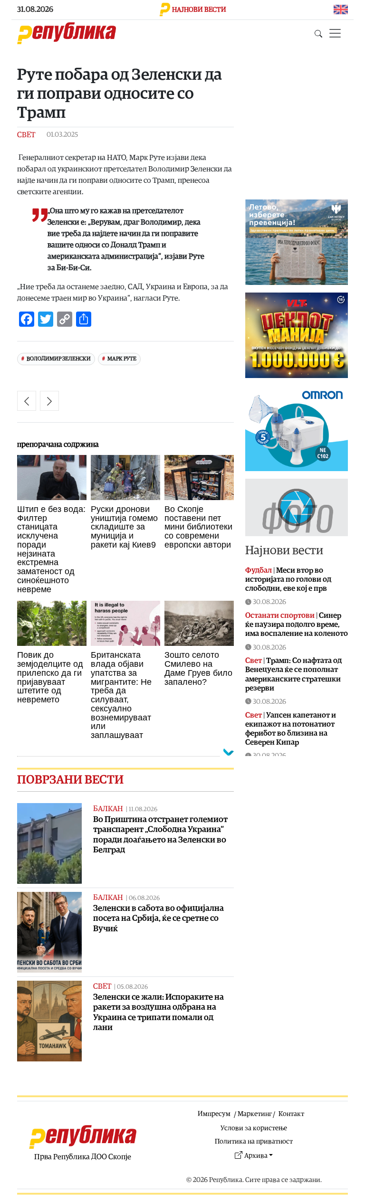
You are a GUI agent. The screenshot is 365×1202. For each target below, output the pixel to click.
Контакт (291, 1113)
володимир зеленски (59, 358)
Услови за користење (254, 1128)
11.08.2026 (143, 809)
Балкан (108, 809)
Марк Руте (121, 358)
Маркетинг (255, 1113)
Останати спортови (280, 615)
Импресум (214, 1113)
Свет (26, 135)
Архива (256, 1155)
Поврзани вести (70, 780)
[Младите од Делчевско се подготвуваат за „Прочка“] (49, 401)
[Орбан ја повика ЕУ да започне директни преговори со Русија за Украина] (26, 401)
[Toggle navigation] (335, 33)
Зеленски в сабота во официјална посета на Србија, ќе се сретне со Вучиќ (158, 918)
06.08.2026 (144, 898)
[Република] (66, 33)
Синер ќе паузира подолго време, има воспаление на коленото (296, 624)
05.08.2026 (132, 987)
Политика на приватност (254, 1141)
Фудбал (258, 570)
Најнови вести (284, 551)
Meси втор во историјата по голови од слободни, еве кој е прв (288, 579)
